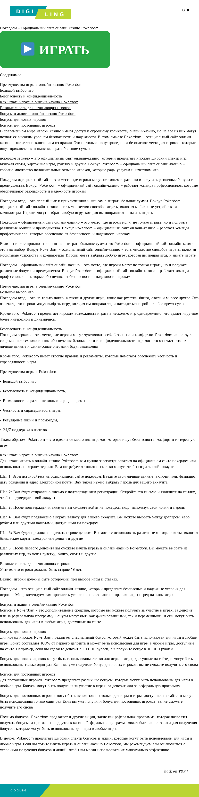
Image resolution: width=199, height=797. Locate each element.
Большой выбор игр (16, 90)
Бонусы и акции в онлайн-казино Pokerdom (37, 113)
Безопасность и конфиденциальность (31, 96)
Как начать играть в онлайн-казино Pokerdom (39, 102)
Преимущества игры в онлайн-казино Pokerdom (41, 84)
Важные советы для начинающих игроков (35, 107)
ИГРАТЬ (62, 49)
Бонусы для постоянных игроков (27, 125)
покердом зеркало (15, 158)
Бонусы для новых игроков (23, 119)
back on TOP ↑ (176, 771)
